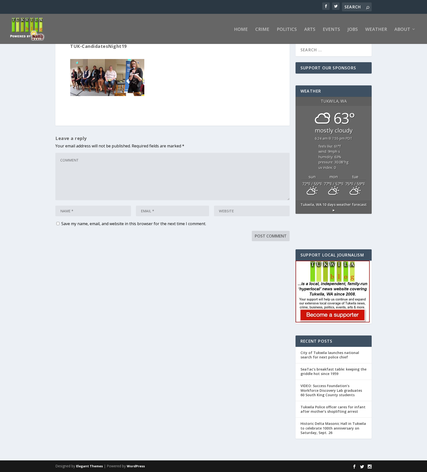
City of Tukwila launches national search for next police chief (329, 354)
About (402, 29)
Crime (262, 29)
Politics (287, 29)
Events (331, 29)
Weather (376, 29)
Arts (309, 29)
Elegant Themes (89, 466)
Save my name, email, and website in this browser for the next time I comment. (133, 223)
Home (241, 29)
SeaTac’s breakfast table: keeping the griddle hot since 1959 (333, 371)
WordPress (136, 466)
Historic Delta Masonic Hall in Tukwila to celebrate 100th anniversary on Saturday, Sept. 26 (333, 428)
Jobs (352, 29)
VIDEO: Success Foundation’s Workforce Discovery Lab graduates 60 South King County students (331, 390)
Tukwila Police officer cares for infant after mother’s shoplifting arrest (332, 409)
